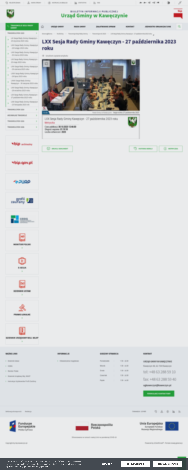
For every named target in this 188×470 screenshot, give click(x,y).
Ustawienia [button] (107, 464)
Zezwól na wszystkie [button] (168, 464)
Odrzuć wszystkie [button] (135, 464)
